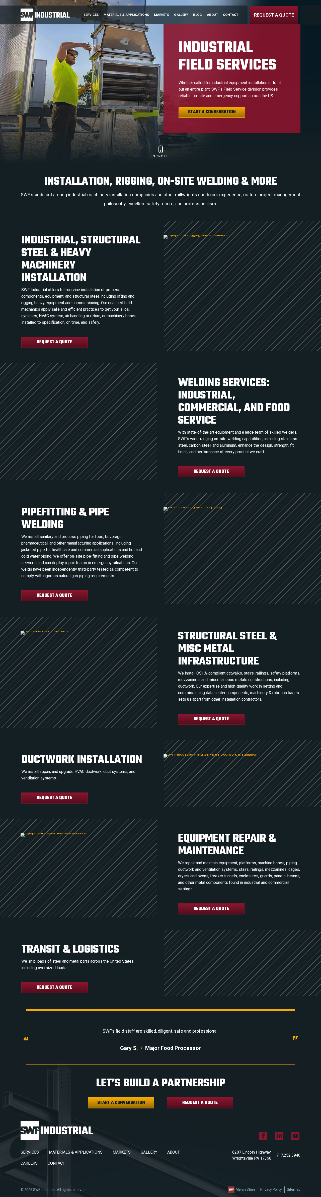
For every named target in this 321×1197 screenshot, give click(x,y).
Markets (161, 15)
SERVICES (30, 1152)
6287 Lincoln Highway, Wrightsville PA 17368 (251, 1155)
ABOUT (173, 1152)
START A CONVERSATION (212, 112)
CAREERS (29, 1163)
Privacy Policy (271, 1189)
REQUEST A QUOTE (274, 15)
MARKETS (122, 1152)
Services (91, 15)
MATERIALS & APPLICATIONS (76, 1152)
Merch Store (245, 1189)
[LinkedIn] (279, 1136)
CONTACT (56, 1163)
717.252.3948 (288, 1155)
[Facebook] (263, 1136)
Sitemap (293, 1189)
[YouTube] (295, 1136)
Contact (230, 15)
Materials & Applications (126, 15)
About (212, 15)
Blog (197, 15)
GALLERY (149, 1152)
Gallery (181, 15)
